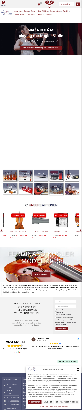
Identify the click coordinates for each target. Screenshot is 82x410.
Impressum (65, 406)
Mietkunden (60, 312)
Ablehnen (48, 402)
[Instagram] (52, 2)
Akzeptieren (34, 402)
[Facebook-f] (47, 2)
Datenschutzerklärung (55, 406)
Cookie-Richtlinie (43, 406)
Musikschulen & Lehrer (64, 314)
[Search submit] (78, 4)
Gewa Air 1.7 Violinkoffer (42, 231)
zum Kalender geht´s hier (41, 49)
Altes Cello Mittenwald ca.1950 (23, 231)
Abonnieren (62, 328)
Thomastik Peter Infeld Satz (65, 231)
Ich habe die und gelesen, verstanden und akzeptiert (66, 321)
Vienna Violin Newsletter (64, 310)
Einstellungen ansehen (67, 402)
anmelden (3, 6)
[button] (78, 370)
